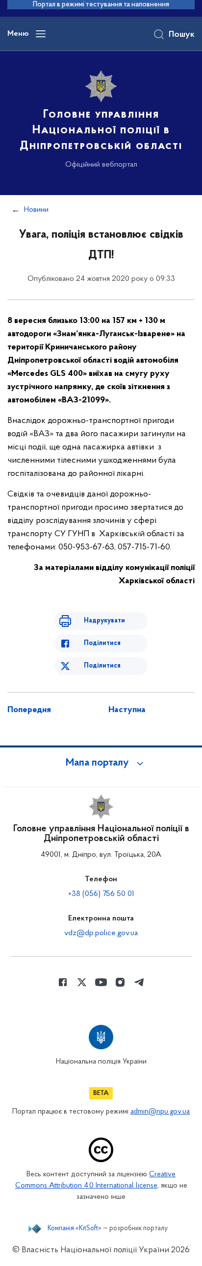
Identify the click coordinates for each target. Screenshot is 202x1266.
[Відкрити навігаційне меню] (41, 34)
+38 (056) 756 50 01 (101, 894)
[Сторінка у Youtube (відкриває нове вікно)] (101, 982)
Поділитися (102, 643)
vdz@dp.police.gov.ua (101, 933)
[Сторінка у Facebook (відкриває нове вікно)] (63, 982)
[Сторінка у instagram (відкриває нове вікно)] (120, 982)
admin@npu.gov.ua (160, 1112)
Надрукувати (104, 620)
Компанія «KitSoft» (74, 1228)
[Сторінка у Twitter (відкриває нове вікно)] (82, 982)
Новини (36, 210)
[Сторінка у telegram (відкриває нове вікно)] (139, 982)
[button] (101, 763)
